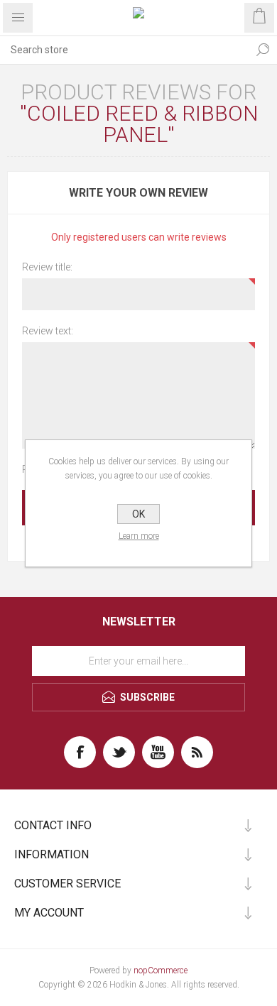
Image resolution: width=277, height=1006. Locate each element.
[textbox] (124, 49)
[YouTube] (158, 752)
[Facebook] (80, 752)
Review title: (47, 267)
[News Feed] (197, 752)
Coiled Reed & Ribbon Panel (142, 124)
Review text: (47, 331)
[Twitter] (119, 752)
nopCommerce (161, 970)
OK (138, 514)
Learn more (139, 536)
